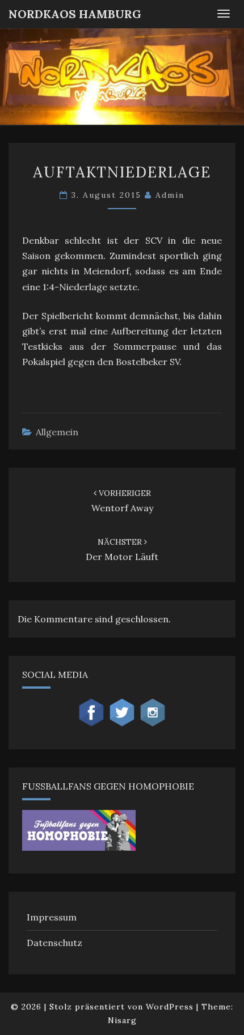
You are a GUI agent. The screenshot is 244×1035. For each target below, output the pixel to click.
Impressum (52, 917)
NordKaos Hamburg (75, 14)
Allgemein (57, 432)
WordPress (169, 1007)
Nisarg (122, 1020)
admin (169, 195)
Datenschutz (54, 942)
